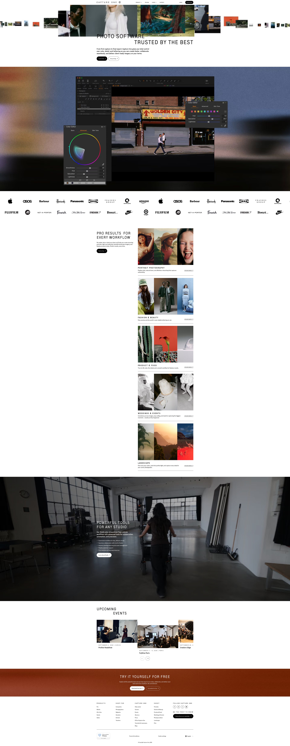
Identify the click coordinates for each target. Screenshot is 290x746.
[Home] (109, 2)
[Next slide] (148, 658)
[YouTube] (186, 706)
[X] (182, 706)
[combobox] (190, 736)
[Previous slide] (142, 658)
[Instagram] (178, 706)
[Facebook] (174, 706)
